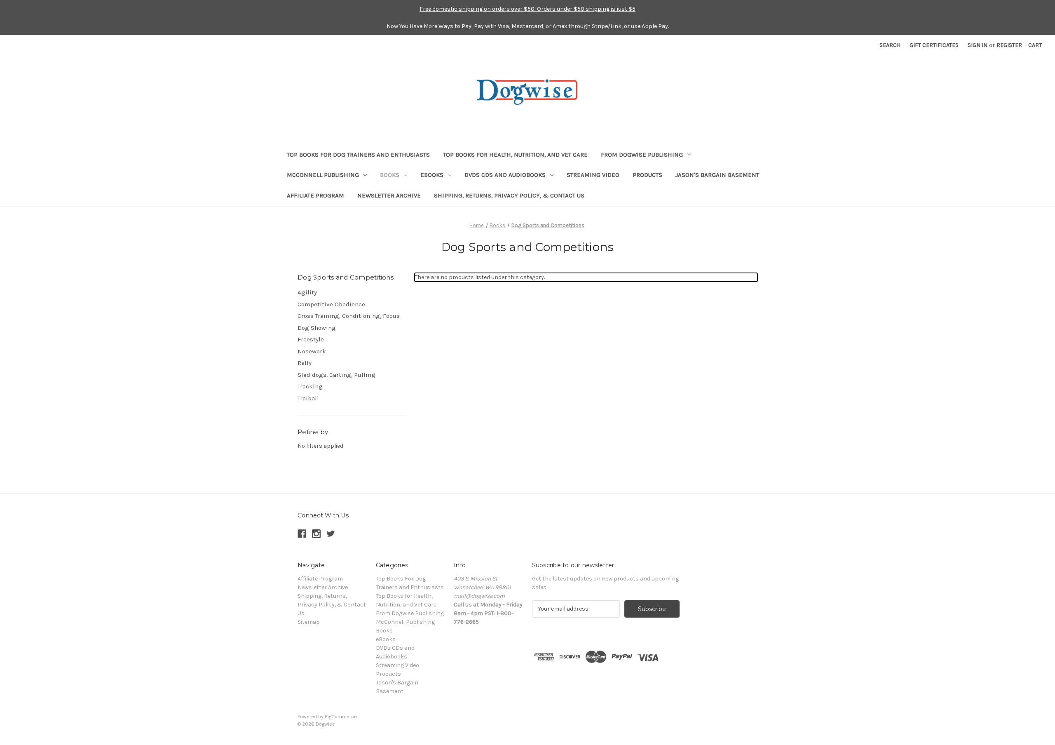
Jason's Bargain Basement (717, 175)
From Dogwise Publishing (642, 154)
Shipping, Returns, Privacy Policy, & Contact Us (509, 195)
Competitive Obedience (331, 304)
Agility (307, 292)
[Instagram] (316, 533)
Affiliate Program (315, 195)
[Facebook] (302, 533)
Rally (305, 363)
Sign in (977, 45)
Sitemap (309, 621)
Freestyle (311, 339)
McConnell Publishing (323, 175)
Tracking (310, 386)
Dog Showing (317, 327)
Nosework (312, 351)
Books (389, 175)
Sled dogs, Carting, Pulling (336, 374)
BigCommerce (341, 716)
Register (1009, 45)
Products (647, 175)
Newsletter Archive (389, 195)
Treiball (308, 398)
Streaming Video (593, 175)
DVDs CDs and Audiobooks (505, 175)
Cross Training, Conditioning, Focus (349, 316)
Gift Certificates (934, 45)
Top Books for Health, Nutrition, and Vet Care (515, 154)
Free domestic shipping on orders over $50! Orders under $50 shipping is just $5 (527, 8)
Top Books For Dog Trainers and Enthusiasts (358, 154)
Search (889, 45)
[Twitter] (330, 533)
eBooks (431, 175)
